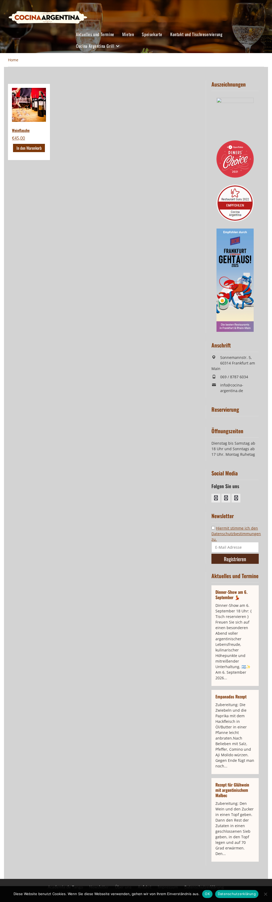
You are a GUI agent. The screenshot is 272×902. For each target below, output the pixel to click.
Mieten (128, 34)
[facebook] (215, 498)
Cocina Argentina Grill (95, 46)
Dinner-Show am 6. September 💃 (231, 594)
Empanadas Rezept (230, 696)
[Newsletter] (236, 498)
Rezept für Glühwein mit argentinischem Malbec (232, 789)
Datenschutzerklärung (237, 894)
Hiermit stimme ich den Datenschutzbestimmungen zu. (236, 534)
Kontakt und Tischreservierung (196, 34)
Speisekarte (152, 34)
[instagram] (226, 498)
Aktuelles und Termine (95, 34)
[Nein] (265, 894)
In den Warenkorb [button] (29, 148)
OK (207, 894)
